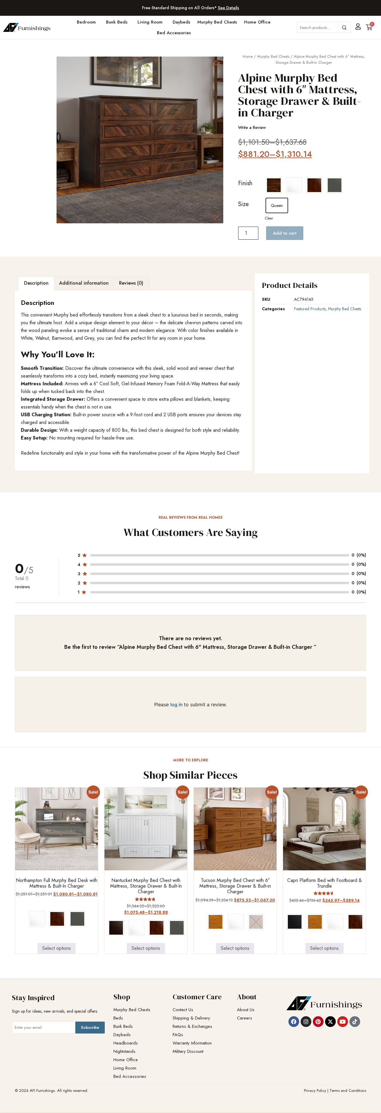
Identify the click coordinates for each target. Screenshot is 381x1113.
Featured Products (310, 309)
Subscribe (90, 1027)
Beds (118, 1018)
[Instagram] (306, 1021)
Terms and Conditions (348, 1090)
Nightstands (124, 1051)
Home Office (257, 22)
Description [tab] (36, 283)
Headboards (125, 1043)
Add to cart (284, 233)
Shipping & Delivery (191, 1018)
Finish (245, 183)
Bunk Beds (116, 22)
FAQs (178, 1035)
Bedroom (86, 22)
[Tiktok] (354, 1021)
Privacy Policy (315, 1090)
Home (248, 56)
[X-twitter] (330, 1021)
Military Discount (188, 1051)
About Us (245, 1010)
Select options (56, 948)
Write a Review (252, 127)
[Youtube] (342, 1021)
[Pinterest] (318, 1021)
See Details (228, 8)
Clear (269, 218)
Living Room (150, 22)
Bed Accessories (174, 32)
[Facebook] (293, 1021)
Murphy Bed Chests (217, 22)
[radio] (274, 185)
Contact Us (183, 1010)
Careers (244, 1018)
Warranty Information (192, 1043)
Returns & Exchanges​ (192, 1026)
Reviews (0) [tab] (131, 283)
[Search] (344, 27)
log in (177, 704)
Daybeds (181, 22)
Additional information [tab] (84, 283)
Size (243, 204)
